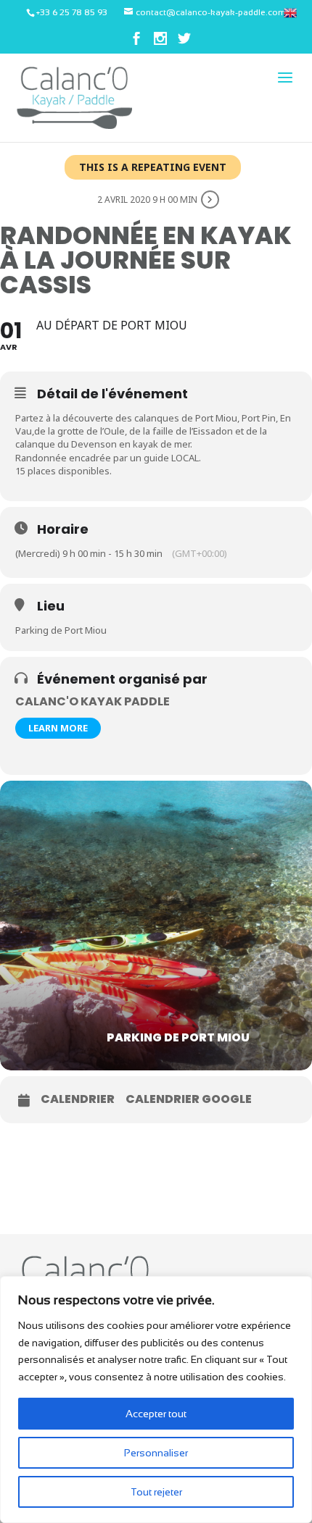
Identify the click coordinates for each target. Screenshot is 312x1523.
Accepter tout (156, 1413)
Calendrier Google (189, 1099)
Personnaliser (156, 1453)
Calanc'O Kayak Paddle (92, 701)
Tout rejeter (156, 1492)
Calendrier (78, 1099)
